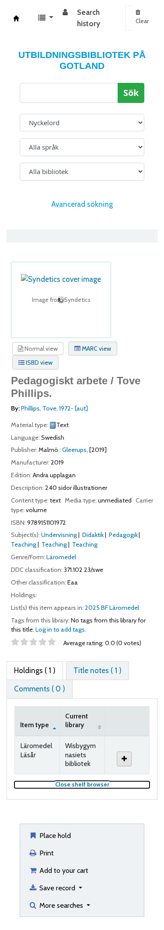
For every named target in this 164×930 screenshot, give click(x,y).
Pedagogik (123, 535)
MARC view (95, 348)
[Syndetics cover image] (61, 278)
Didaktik (93, 535)
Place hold (54, 835)
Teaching (23, 544)
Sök (131, 92)
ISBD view (38, 362)
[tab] (97, 670)
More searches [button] (61, 905)
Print (46, 852)
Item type (34, 725)
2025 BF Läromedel (112, 608)
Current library (76, 720)
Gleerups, (75, 450)
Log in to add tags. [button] (60, 629)
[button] (46, 18)
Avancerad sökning (82, 204)
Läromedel (61, 557)
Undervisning (59, 535)
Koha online (16, 18)
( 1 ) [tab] (35, 670)
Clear (142, 20)
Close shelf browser (102, 784)
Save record (57, 887)
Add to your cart (63, 870)
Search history (88, 18)
